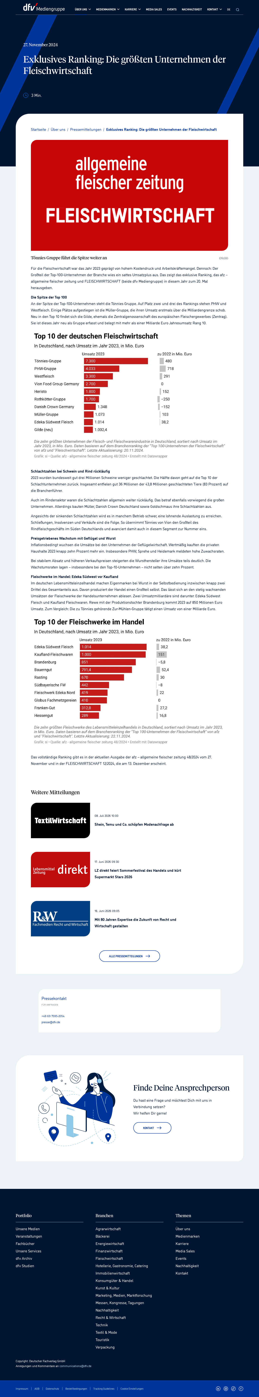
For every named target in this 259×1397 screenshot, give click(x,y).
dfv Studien (25, 1265)
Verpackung (105, 1346)
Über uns (183, 1228)
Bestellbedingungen (76, 1388)
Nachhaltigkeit (107, 1309)
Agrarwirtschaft (108, 1228)
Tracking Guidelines (103, 1388)
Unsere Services (28, 1250)
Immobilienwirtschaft (113, 1272)
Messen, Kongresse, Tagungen (120, 1302)
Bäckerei (103, 1236)
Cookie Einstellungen (132, 1388)
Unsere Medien (28, 1228)
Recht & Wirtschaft (111, 1317)
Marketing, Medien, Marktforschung (124, 1295)
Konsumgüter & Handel (114, 1280)
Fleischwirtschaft (109, 1258)
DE (228, 9)
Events (181, 1258)
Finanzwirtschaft (109, 1250)
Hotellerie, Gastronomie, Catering (122, 1265)
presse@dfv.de (51, 1022)
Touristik (102, 1339)
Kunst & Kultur (107, 1287)
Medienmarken (188, 1236)
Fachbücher (25, 1243)
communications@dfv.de (75, 1366)
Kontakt (182, 1272)
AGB (37, 1388)
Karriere (182, 1243)
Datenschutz (52, 1388)
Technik (102, 1324)
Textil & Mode (106, 1332)
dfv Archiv (24, 1258)
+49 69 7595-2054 (53, 1016)
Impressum (22, 1388)
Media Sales (185, 1250)
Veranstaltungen (29, 1236)
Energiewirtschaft (110, 1243)
